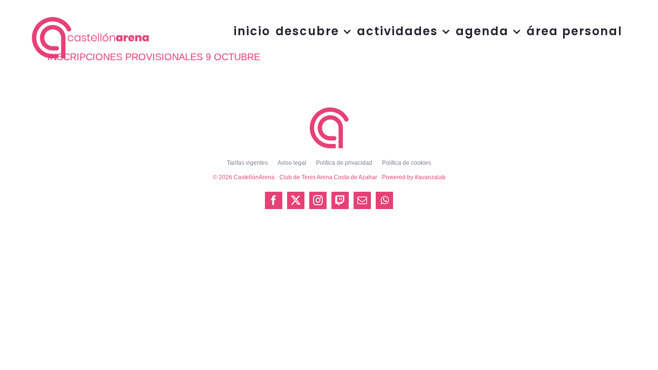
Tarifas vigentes (247, 162)
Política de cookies (406, 162)
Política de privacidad (344, 162)
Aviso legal (291, 162)
